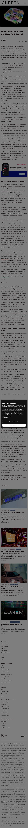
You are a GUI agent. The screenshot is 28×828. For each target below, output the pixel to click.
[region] (14, 414)
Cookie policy (5, 417)
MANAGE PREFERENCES (14, 421)
